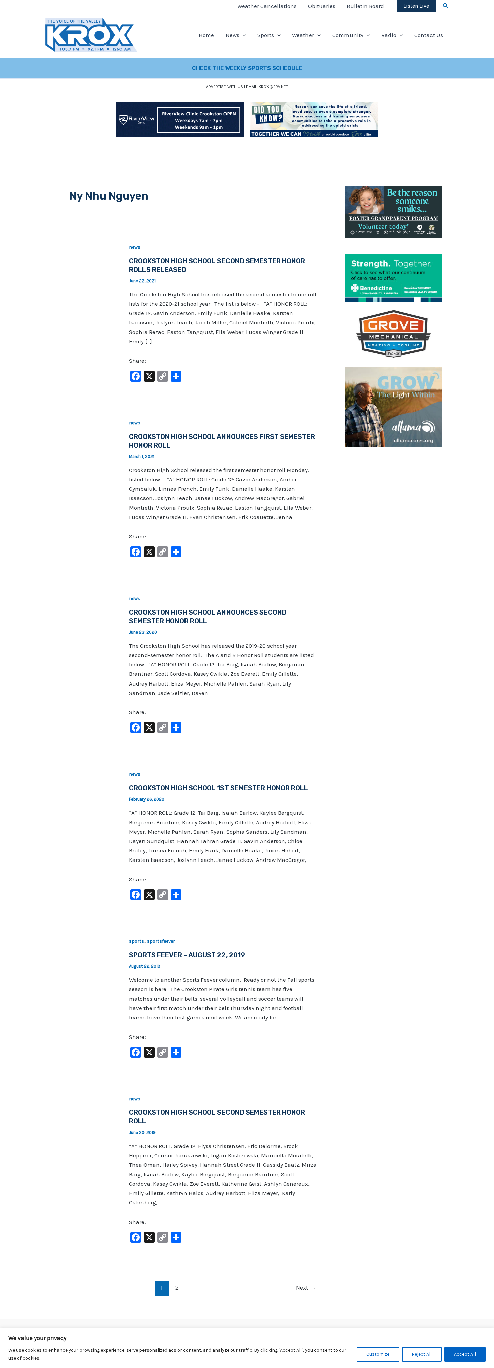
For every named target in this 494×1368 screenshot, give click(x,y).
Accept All (465, 1354)
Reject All (422, 1354)
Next (306, 1287)
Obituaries (321, 6)
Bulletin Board (365, 6)
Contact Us (428, 35)
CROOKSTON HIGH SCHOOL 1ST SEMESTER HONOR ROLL (218, 788)
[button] (446, 6)
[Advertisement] (393, 557)
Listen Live (416, 6)
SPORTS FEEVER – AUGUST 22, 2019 (187, 955)
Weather (303, 35)
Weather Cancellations (267, 6)
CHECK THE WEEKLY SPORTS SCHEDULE (247, 67)
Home (206, 35)
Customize (377, 1354)
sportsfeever (161, 941)
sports (136, 941)
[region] (247, 1348)
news (134, 247)
